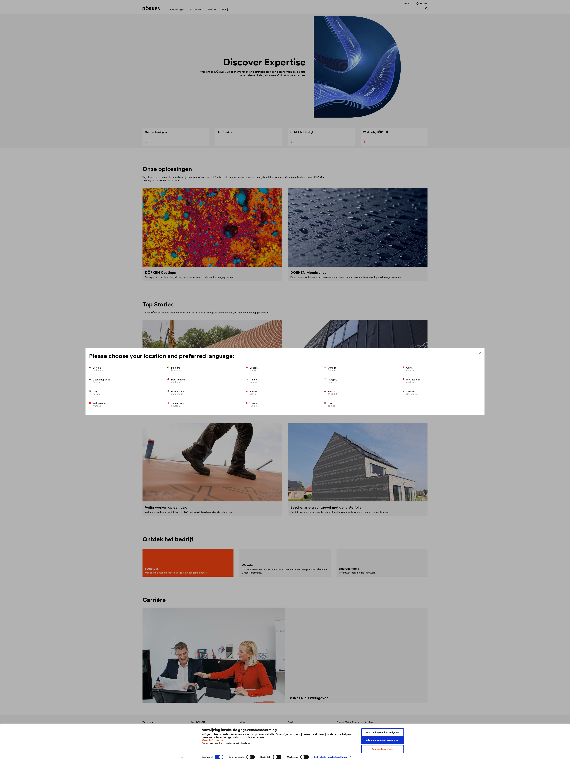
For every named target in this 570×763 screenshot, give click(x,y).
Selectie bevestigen (382, 749)
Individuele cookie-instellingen (330, 757)
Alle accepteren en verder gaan (382, 740)
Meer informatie (212, 740)
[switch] (250, 757)
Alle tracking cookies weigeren (382, 732)
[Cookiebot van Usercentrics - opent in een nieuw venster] (182, 757)
